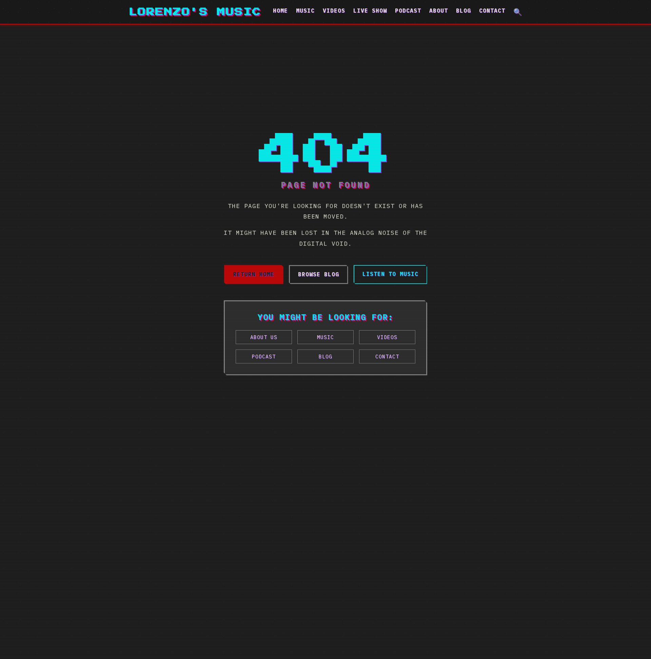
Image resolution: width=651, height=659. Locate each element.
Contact (492, 10)
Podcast (408, 10)
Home (280, 10)
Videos (334, 10)
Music (305, 10)
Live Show (370, 10)
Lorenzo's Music (195, 12)
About (438, 10)
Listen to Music (390, 273)
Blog (463, 10)
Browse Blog (318, 274)
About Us (263, 337)
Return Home (253, 274)
